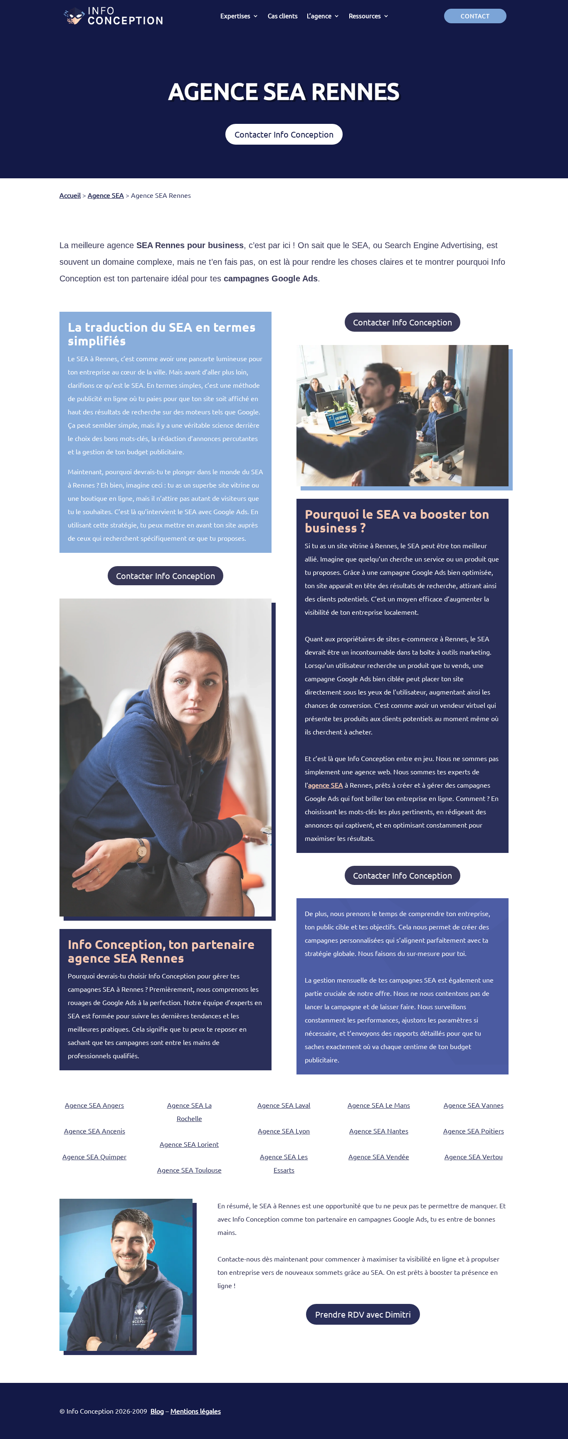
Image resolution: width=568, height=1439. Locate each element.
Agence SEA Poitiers (473, 1130)
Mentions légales (195, 1411)
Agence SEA (106, 195)
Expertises (235, 16)
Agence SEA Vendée (378, 1156)
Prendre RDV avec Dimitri (363, 1314)
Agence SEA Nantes (378, 1130)
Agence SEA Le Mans (379, 1105)
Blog (157, 1411)
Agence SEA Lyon (284, 1130)
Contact (475, 16)
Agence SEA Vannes (474, 1105)
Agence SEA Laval (283, 1105)
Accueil (70, 195)
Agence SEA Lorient (189, 1144)
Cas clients (283, 16)
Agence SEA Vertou (474, 1156)
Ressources (365, 16)
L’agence (319, 16)
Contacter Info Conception (284, 134)
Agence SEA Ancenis (94, 1130)
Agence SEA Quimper (94, 1156)
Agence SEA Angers (94, 1105)
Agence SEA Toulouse (189, 1169)
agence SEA (325, 785)
